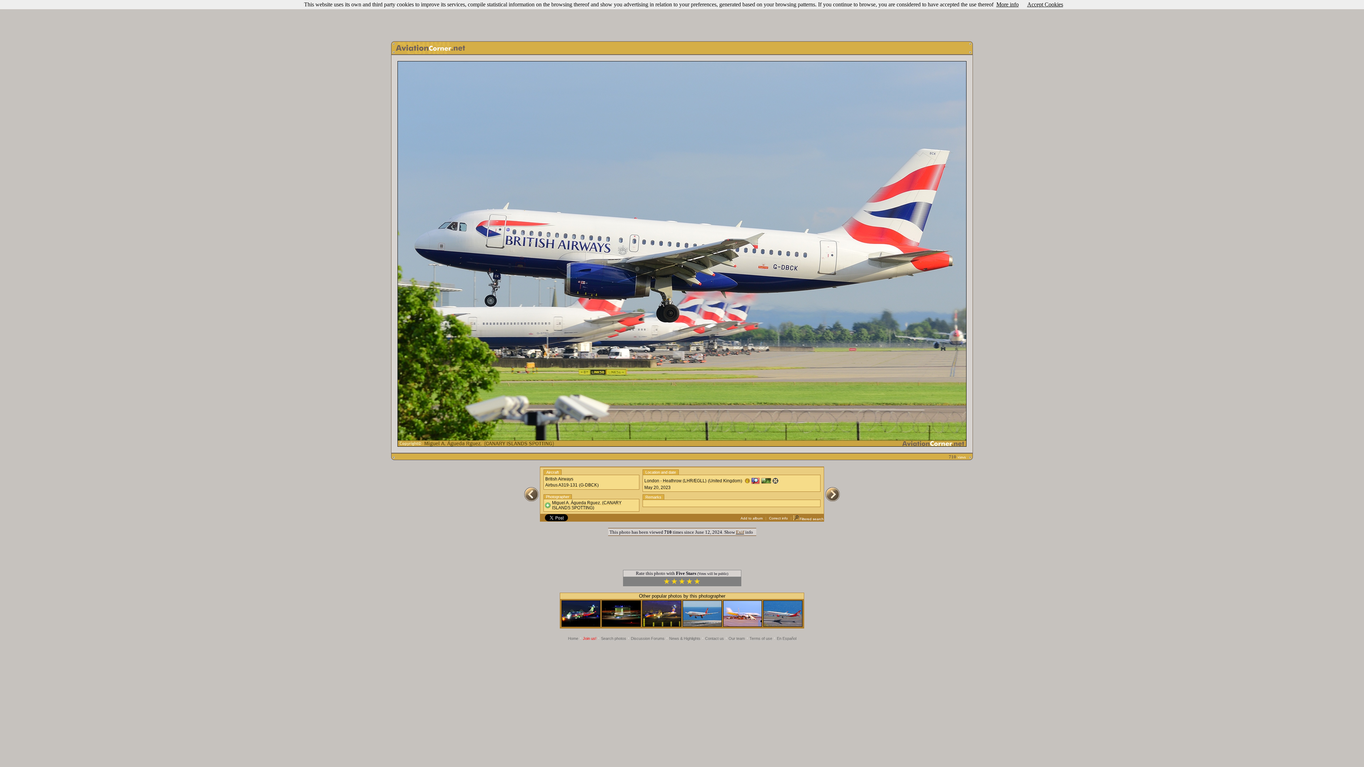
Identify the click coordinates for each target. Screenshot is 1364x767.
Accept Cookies (1045, 4)
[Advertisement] (682, 19)
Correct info (778, 518)
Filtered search (812, 519)
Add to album (752, 518)
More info (1007, 4)
